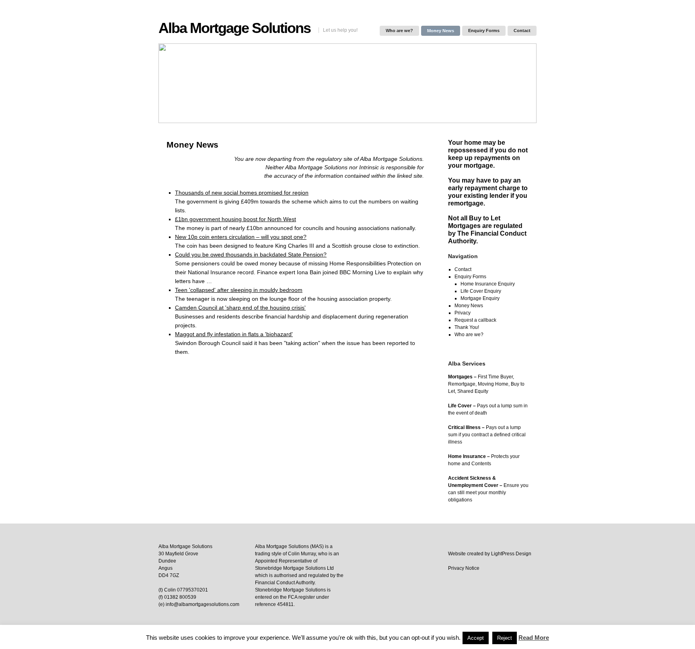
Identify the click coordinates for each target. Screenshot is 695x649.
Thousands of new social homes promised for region (241, 192)
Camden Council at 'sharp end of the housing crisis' (240, 307)
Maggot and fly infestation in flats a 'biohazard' (234, 334)
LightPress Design (511, 554)
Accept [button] (475, 638)
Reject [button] (504, 638)
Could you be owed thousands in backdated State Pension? (251, 254)
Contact (522, 30)
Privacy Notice (463, 568)
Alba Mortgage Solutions (234, 28)
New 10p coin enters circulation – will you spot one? (240, 237)
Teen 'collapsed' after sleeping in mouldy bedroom (238, 290)
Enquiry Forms (484, 30)
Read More (533, 637)
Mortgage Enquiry (480, 298)
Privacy (462, 313)
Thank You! (466, 327)
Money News (440, 30)
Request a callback (475, 320)
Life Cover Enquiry (481, 291)
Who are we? (399, 30)
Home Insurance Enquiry (488, 284)
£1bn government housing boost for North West (235, 219)
